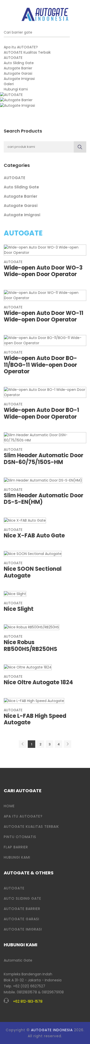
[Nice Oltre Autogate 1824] (28, 667)
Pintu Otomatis (20, 836)
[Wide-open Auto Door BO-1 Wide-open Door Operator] (45, 392)
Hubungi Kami (16, 89)
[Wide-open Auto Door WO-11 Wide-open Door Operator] (45, 294)
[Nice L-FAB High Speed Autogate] (34, 700)
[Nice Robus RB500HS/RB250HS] (31, 627)
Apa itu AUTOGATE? (21, 47)
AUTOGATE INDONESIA (52, 1029)
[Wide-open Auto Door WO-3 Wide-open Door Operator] (45, 249)
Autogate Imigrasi (19, 78)
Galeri (9, 83)
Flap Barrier (16, 847)
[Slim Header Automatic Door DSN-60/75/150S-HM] (45, 437)
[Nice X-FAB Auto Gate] (25, 520)
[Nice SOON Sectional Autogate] (33, 553)
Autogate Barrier (18, 68)
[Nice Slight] (15, 593)
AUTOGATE (13, 57)
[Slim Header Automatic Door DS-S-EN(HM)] (43, 480)
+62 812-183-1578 (27, 1001)
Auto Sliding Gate (19, 62)
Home (9, 805)
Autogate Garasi (18, 73)
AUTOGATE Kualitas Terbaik (27, 52)
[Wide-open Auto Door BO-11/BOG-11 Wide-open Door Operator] (45, 340)
